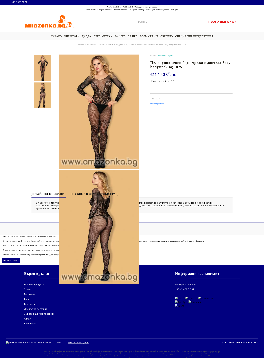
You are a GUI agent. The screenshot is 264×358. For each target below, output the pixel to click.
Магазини (29, 294)
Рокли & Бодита (115, 45)
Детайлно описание (48, 193)
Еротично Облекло (96, 45)
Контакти (29, 304)
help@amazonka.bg (185, 284)
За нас (27, 289)
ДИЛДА (86, 36)
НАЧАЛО (56, 36)
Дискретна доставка (35, 309)
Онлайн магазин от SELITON (240, 342)
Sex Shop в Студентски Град (94, 193)
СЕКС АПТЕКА (103, 36)
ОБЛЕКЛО (166, 36)
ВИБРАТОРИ (71, 36)
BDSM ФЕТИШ (149, 36)
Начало (80, 45)
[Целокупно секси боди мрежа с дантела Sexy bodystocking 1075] (42, 68)
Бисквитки (30, 323)
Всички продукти (34, 284)
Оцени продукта (157, 104)
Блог (26, 299)
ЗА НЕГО (120, 36)
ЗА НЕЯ (133, 36)
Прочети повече (10, 260)
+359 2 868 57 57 (18, 2)
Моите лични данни (78, 342)
